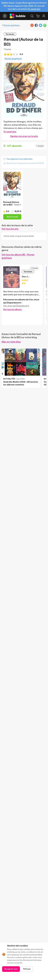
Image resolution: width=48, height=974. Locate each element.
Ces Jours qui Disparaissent (16, 305)
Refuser (27, 969)
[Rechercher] (32, 16)
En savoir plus (34, 9)
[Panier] (38, 16)
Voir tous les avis (10, 228)
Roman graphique (12, 25)
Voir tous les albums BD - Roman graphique (18, 256)
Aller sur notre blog (11, 341)
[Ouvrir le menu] (4, 16)
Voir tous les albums (12, 309)
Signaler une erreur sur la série (24, 136)
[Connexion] (43, 16)
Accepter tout (11, 969)
